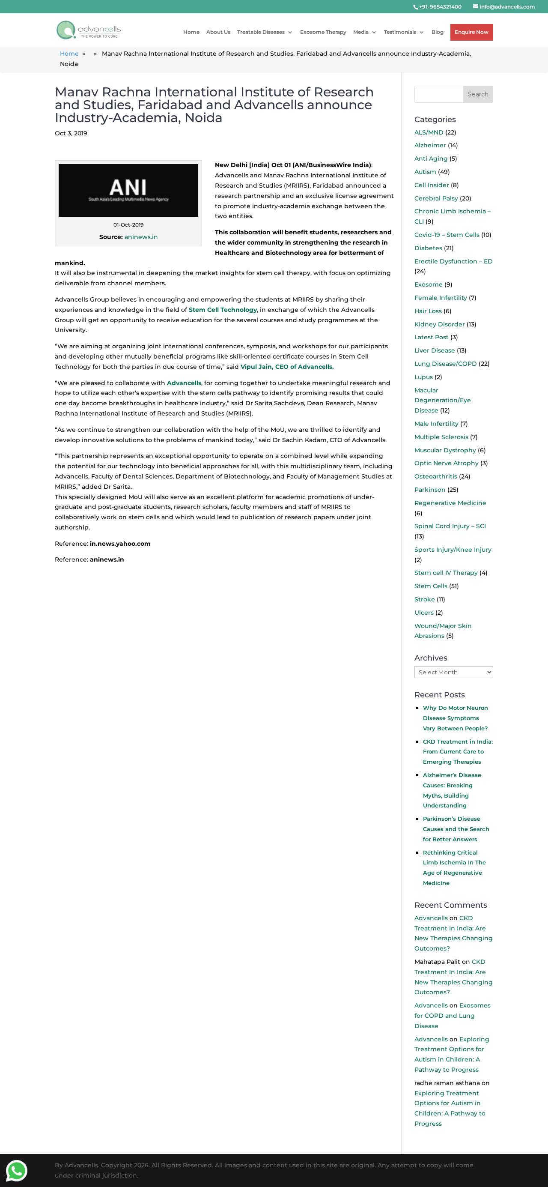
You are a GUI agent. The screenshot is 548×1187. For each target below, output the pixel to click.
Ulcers (424, 612)
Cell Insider (431, 185)
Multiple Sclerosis (441, 437)
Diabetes (428, 248)
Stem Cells (430, 586)
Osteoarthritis (435, 476)
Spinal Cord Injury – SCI (450, 526)
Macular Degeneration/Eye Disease (442, 400)
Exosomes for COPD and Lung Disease (452, 1016)
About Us (218, 32)
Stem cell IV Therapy (446, 573)
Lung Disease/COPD (445, 364)
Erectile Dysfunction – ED (453, 261)
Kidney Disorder (439, 324)
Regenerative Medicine (450, 503)
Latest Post (431, 337)
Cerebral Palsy (436, 198)
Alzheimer (430, 145)
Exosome (428, 284)
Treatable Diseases (261, 32)
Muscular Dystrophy (445, 450)
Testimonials (400, 32)
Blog (438, 32)
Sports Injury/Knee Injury (452, 549)
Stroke (424, 599)
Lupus (423, 377)
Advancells (431, 918)
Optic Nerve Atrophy (446, 463)
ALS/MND (429, 132)
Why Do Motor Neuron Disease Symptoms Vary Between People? (455, 718)
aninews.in (141, 237)
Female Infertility (440, 298)
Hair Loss (428, 311)
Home (191, 32)
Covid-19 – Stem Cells (447, 235)
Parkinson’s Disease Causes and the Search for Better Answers (456, 829)
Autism (425, 172)
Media (361, 32)
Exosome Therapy (323, 32)
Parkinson (430, 489)
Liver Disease (434, 350)
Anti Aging (431, 158)
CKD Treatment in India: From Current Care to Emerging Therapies (458, 751)
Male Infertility (436, 424)
